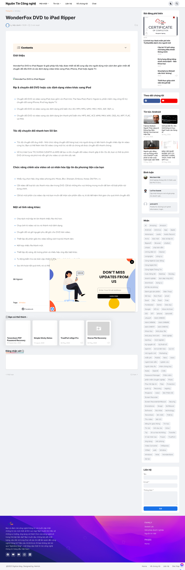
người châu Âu (150, 366)
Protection (171, 384)
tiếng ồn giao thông (152, 424)
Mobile (157, 358)
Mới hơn (10, 374)
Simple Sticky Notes (43, 338)
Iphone (159, 313)
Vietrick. (37, 566)
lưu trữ (171, 349)
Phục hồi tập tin (151, 384)
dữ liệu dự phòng (151, 287)
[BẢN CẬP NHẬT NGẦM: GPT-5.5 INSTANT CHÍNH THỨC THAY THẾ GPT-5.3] (169, 144)
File (153, 300)
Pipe (161, 384)
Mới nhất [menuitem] (43, 3)
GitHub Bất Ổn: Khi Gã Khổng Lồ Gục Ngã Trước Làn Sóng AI (169, 129)
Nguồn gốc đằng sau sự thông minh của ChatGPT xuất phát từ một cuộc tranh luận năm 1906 (151, 155)
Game (159, 305)
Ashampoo (149, 234)
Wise (157, 454)
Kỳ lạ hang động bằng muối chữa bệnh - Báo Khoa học (167, 61)
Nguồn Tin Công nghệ (21, 3)
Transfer (172, 432)
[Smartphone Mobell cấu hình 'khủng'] (150, 73)
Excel (147, 300)
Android (148, 230)
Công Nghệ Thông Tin (153, 269)
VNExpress (165, 446)
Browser (158, 243)
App (165, 230)
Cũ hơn (133, 374)
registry (167, 388)
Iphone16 (168, 313)
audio (159, 234)
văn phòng (160, 441)
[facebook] (152, 101)
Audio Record (169, 234)
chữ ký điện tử (150, 252)
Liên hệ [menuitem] (68, 3)
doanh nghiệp (150, 278)
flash (160, 300)
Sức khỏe (158, 410)
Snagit (160, 406)
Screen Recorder (151, 397)
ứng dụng (148, 441)
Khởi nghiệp (167, 336)
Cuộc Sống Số (150, 274)
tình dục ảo (158, 428)
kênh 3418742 (163, 327)
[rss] (30, 555)
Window (17, 11)
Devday (171, 274)
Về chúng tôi (155, 566)
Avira (147, 239)
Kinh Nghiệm (159, 340)
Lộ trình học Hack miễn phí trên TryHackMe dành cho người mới (157, 42)
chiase (147, 247)
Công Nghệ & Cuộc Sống (154, 261)
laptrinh (148, 349)
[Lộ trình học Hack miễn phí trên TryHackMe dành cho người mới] (160, 26)
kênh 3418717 (150, 327)
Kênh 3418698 (164, 322)
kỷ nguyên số (150, 344)
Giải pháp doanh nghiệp (154, 530)
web (154, 450)
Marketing (163, 353)
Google (147, 309)
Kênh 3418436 (150, 322)
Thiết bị (169, 415)
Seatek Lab (149, 526)
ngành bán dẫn (151, 362)
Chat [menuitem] (94, 3)
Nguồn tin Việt (150, 533)
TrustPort (172, 437)
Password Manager (152, 375)
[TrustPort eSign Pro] (72, 329)
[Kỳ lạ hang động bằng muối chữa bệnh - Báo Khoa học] (150, 61)
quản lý (148, 388)
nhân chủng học (165, 366)
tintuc (167, 428)
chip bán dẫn (158, 247)
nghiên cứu (164, 362)
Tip (146, 432)
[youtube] (169, 101)
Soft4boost (170, 406)
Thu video (148, 419)
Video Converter (151, 446)
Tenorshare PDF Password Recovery (16, 339)
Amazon (163, 225)
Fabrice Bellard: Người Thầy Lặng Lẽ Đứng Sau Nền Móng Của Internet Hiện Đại (151, 130)
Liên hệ (166, 566)
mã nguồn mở (150, 353)
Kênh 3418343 (159, 318)
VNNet (147, 450)
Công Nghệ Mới (151, 265)
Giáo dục (168, 305)
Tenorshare (149, 415)
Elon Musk (158, 296)
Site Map (175, 566)
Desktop (162, 274)
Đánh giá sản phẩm (152, 291)
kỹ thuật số (163, 344)
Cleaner (162, 252)
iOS (146, 313)
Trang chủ (9, 11)
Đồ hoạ (148, 296)
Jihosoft (148, 318)
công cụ (159, 256)
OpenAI (155, 371)
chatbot (167, 243)
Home (147, 544)
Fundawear (149, 305)
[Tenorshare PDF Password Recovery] (18, 329)
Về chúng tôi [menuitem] (82, 3)
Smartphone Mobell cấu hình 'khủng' (166, 72)
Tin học (166, 424)
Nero (165, 358)
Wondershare (167, 454)
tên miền (160, 415)
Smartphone (149, 406)
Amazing (153, 225)
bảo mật (155, 239)
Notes (147, 371)
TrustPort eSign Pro (70, 338)
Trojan (162, 437)
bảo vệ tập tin (167, 239)
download (149, 283)
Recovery (157, 388)
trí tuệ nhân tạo (151, 437)
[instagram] (24, 555)
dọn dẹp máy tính (166, 278)
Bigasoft (148, 243)
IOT (152, 313)
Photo (170, 380)
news (172, 358)
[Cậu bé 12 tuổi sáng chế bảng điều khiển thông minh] (150, 49)
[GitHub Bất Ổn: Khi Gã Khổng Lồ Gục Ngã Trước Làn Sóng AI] (169, 119)
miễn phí (148, 358)
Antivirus (157, 230)
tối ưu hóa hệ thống (158, 432)
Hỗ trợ (156, 309)
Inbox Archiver (167, 309)
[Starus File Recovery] (98, 329)
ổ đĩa (163, 371)
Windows (148, 454)
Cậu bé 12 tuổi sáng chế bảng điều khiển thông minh (166, 49)
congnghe (149, 256)
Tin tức (147, 428)
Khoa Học (149, 331)
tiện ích (158, 419)
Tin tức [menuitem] (56, 3)
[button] (170, 3)
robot (157, 393)
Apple (173, 230)
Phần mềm (167, 375)
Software (148, 410)
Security (172, 402)
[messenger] (182, 564)
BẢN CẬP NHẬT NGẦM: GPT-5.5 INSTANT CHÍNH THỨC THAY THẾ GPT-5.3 (168, 155)
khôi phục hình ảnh (152, 336)
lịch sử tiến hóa (159, 349)
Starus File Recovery (96, 338)
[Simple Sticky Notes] (45, 329)
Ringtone (148, 393)
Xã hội (147, 459)
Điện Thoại (167, 291)
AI (145, 225)
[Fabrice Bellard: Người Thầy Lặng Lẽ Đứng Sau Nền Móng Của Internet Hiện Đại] (151, 119)
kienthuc (148, 340)
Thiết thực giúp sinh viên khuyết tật (166, 81)
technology (169, 410)
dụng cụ (159, 283)
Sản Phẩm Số (168, 393)
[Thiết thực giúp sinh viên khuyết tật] (150, 82)
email (167, 296)
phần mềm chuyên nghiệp (155, 380)
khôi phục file (161, 331)
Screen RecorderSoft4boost (155, 402)
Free (166, 300)
